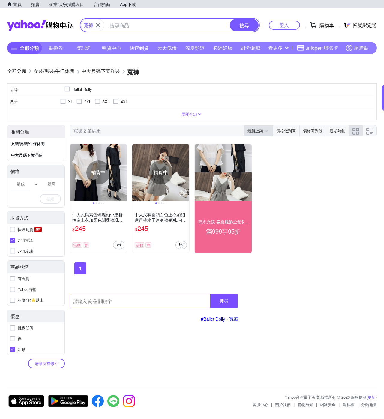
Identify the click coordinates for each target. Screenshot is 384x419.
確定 (50, 199)
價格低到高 (286, 130)
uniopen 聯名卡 (321, 47)
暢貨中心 (111, 47)
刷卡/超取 (250, 47)
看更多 (275, 47)
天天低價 (167, 47)
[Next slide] (123, 172)
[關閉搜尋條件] (98, 25)
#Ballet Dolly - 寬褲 (219, 319)
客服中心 (260, 404)
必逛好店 (222, 47)
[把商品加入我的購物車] (118, 245)
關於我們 (283, 404)
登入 (284, 25)
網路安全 (328, 404)
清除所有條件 (46, 363)
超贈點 (361, 47)
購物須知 (305, 404)
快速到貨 (139, 47)
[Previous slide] (74, 172)
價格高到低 (312, 130)
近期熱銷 (337, 130)
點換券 (56, 47)
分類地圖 (369, 404)
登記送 (83, 47)
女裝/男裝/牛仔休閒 (28, 143)
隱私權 (348, 404)
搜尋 (224, 301)
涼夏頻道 (195, 47)
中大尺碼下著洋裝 (26, 155)
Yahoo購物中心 (40, 25)
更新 (372, 397)
